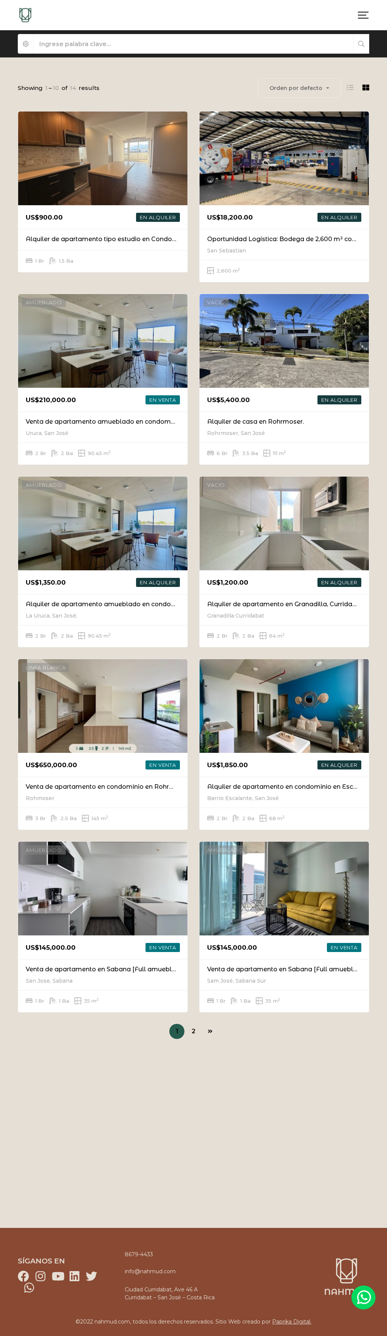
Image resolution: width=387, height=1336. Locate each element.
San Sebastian (226, 250)
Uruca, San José (47, 433)
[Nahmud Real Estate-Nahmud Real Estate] (25, 15)
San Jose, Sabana (49, 980)
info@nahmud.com (150, 1271)
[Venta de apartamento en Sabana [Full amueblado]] (102, 888)
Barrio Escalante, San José (243, 798)
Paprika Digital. (291, 1321)
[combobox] (299, 88)
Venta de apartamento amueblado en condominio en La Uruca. (123, 421)
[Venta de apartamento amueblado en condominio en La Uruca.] (102, 341)
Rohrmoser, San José (236, 433)
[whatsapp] (29, 1287)
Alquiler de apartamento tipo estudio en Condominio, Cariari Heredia (132, 239)
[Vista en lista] (350, 88)
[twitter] (91, 1276)
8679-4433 (139, 1254)
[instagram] (40, 1276)
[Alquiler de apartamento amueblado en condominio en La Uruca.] (102, 523)
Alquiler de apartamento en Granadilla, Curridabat (285, 604)
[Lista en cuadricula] (365, 88)
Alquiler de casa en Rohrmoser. (255, 421)
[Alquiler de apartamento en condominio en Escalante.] (284, 706)
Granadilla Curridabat (235, 615)
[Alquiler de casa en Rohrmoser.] (284, 341)
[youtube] (57, 1276)
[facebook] (23, 1276)
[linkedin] (74, 1276)
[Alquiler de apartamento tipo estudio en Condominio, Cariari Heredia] (102, 158)
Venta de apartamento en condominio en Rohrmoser (107, 786)
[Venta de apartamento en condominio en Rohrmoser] (102, 706)
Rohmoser (40, 798)
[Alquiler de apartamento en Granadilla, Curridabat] (284, 523)
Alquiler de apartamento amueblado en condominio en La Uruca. (127, 604)
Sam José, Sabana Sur (236, 980)
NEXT (210, 1031)
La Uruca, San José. (51, 615)
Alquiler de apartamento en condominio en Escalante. (290, 786)
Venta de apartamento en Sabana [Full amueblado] (106, 969)
